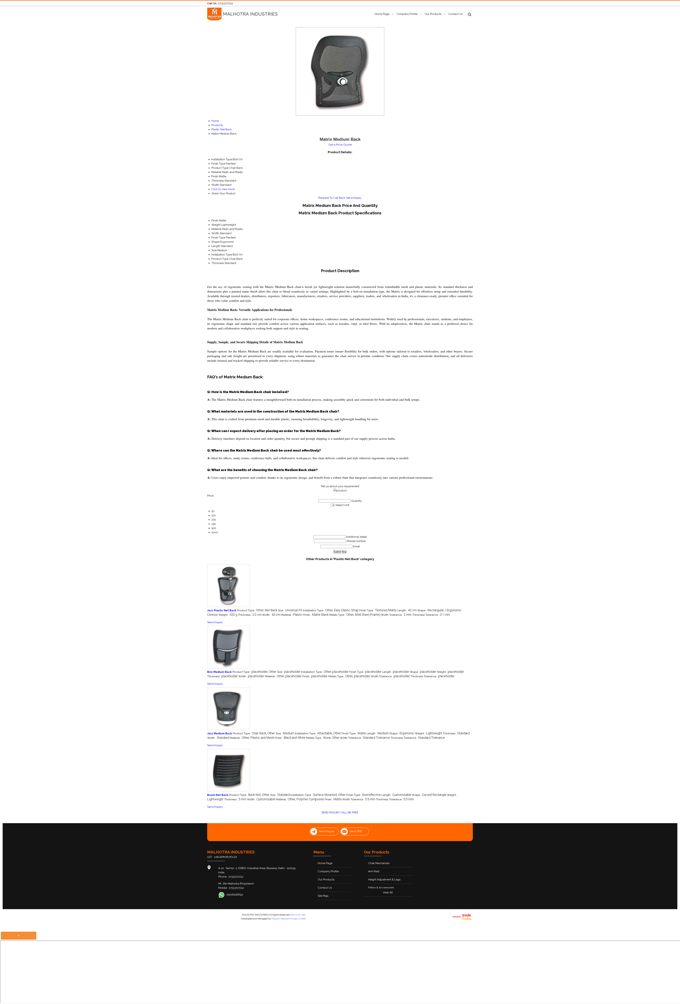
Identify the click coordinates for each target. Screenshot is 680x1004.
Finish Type (218, 237)
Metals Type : (354, 614)
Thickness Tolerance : (431, 614)
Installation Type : (331, 610)
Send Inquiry (354, 197)
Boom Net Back (217, 795)
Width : (271, 614)
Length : (407, 610)
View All (388, 892)
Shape (215, 241)
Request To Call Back (331, 197)
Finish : (315, 614)
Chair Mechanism (379, 863)
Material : (291, 614)
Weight (215, 224)
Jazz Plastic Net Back (221, 610)
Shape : (423, 672)
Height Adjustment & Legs (384, 879)
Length (215, 246)
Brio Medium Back (219, 672)
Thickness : (250, 614)
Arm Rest (373, 871)
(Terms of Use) (297, 914)
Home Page (382, 14)
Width (215, 233)
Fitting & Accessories (381, 887)
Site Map (323, 895)
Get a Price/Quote (340, 144)
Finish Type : (377, 610)
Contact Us (455, 14)
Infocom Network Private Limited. (288, 918)
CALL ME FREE (349, 812)
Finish (214, 220)
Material (216, 229)
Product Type (219, 258)
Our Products (433, 14)
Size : (290, 610)
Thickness (217, 263)
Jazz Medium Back (219, 733)
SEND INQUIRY (331, 812)
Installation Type (221, 254)
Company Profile (407, 14)
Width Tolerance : (396, 614)
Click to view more (223, 189)
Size (214, 250)
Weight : (228, 614)
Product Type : (257, 610)
